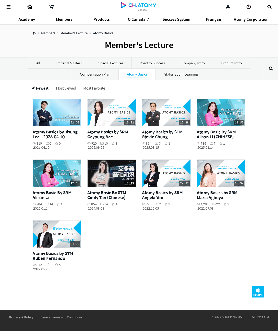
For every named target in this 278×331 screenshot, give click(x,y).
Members (48, 33)
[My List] (228, 7)
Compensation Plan (95, 74)
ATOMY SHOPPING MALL (228, 316)
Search (271, 68)
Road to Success (152, 63)
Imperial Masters (69, 63)
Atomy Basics (103, 33)
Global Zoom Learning (181, 74)
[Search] (269, 7)
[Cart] (51, 7)
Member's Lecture (74, 33)
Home (34, 33)
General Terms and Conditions (61, 317)
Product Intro (231, 63)
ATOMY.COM (260, 316)
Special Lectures (110, 63)
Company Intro (193, 63)
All (38, 63)
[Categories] (8, 7)
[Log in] (249, 7)
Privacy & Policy (21, 317)
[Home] (29, 7)
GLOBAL (258, 291)
